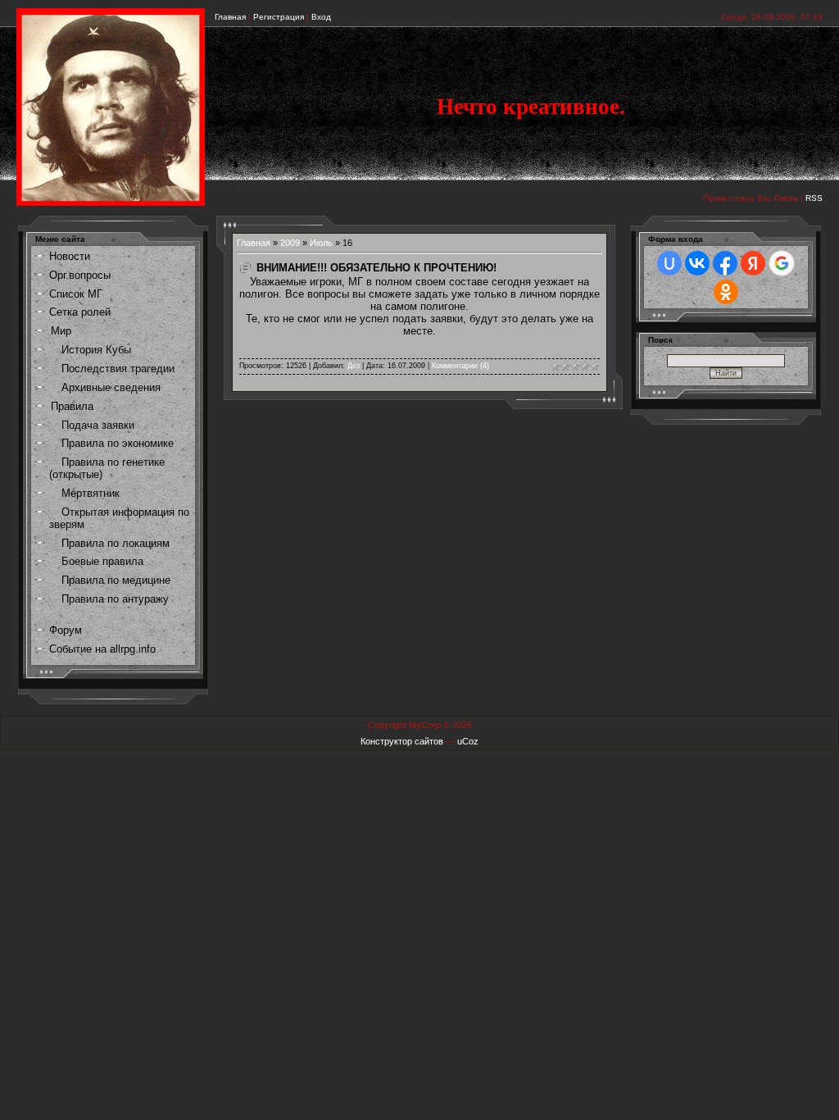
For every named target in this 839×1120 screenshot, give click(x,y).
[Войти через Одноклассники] (726, 292)
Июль (321, 243)
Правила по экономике (117, 443)
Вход (321, 16)
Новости (69, 256)
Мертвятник (90, 493)
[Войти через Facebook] (725, 263)
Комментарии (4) (460, 366)
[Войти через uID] (669, 263)
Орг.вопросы (80, 275)
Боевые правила (102, 561)
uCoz (467, 741)
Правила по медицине (115, 580)
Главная (230, 16)
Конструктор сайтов (402, 741)
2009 (290, 243)
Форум (65, 630)
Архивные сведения (111, 387)
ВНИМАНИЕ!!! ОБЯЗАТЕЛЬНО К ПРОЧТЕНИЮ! (376, 268)
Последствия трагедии (118, 368)
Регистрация (278, 16)
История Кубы (96, 350)
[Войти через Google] (782, 263)
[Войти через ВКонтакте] (697, 263)
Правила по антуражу (115, 599)
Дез (353, 366)
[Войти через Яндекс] (753, 263)
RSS (814, 198)
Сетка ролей (80, 312)
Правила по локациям (115, 543)
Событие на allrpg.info (102, 649)
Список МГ (75, 294)
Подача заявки (97, 425)
